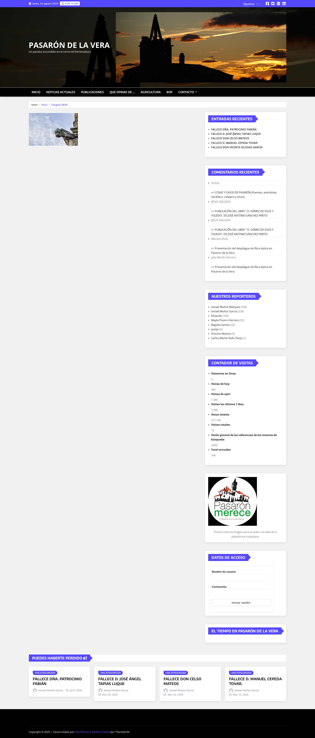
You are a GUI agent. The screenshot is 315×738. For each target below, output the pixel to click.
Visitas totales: (221, 424)
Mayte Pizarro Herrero (225, 320)
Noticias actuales (60, 92)
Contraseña (219, 586)
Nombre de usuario (224, 571)
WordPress (82, 732)
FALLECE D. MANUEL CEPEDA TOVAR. (234, 143)
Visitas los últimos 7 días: (228, 404)
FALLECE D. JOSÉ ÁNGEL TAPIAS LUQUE (236, 134)
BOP (169, 92)
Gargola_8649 (59, 104)
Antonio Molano (221, 333)
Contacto (186, 92)
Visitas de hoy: (221, 384)
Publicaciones (92, 92)
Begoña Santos (220, 325)
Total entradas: (221, 449)
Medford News (101, 732)
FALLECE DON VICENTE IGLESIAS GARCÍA (236, 147)
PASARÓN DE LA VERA (69, 45)
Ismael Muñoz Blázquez (225, 307)
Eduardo (216, 316)
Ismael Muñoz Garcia (224, 311)
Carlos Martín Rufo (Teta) (226, 338)
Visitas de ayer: (221, 394)
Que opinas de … (122, 92)
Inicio (36, 92)
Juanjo (215, 329)
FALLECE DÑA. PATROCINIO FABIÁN (234, 129)
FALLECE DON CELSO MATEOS (230, 138)
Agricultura (151, 92)
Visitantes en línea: (224, 373)
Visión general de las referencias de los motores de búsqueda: (244, 437)
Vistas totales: (220, 414)
